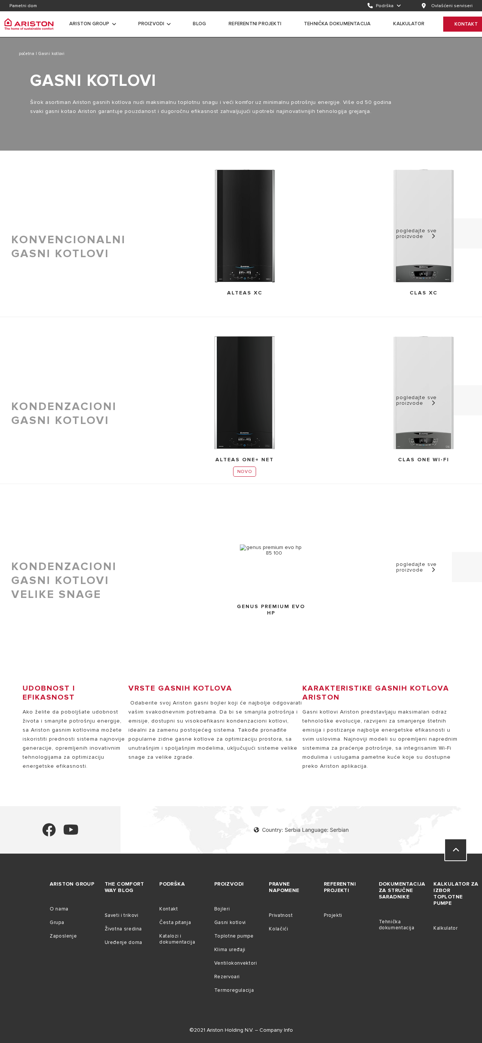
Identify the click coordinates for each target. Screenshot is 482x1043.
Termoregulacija (234, 990)
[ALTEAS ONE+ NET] (244, 393)
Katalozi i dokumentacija (177, 939)
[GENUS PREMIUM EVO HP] (271, 550)
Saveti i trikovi (122, 915)
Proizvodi (151, 24)
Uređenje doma (123, 942)
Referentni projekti (255, 24)
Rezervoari (227, 977)
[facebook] (49, 833)
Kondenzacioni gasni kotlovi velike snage (64, 580)
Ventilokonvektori (235, 963)
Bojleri (222, 909)
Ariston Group (89, 24)
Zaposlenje (63, 936)
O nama (59, 909)
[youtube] (71, 833)
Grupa (57, 922)
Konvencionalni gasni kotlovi (68, 247)
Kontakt (168, 909)
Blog (199, 24)
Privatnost (281, 915)
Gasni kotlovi (230, 922)
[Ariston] (29, 24)
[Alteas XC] (245, 226)
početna (27, 53)
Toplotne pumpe (234, 936)
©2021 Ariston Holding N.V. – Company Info (241, 1030)
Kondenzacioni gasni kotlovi (64, 413)
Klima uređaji (230, 950)
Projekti (333, 915)
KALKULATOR (408, 24)
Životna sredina (123, 929)
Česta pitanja (175, 922)
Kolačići (278, 929)
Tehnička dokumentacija (337, 24)
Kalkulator (445, 928)
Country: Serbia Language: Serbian (305, 829)
